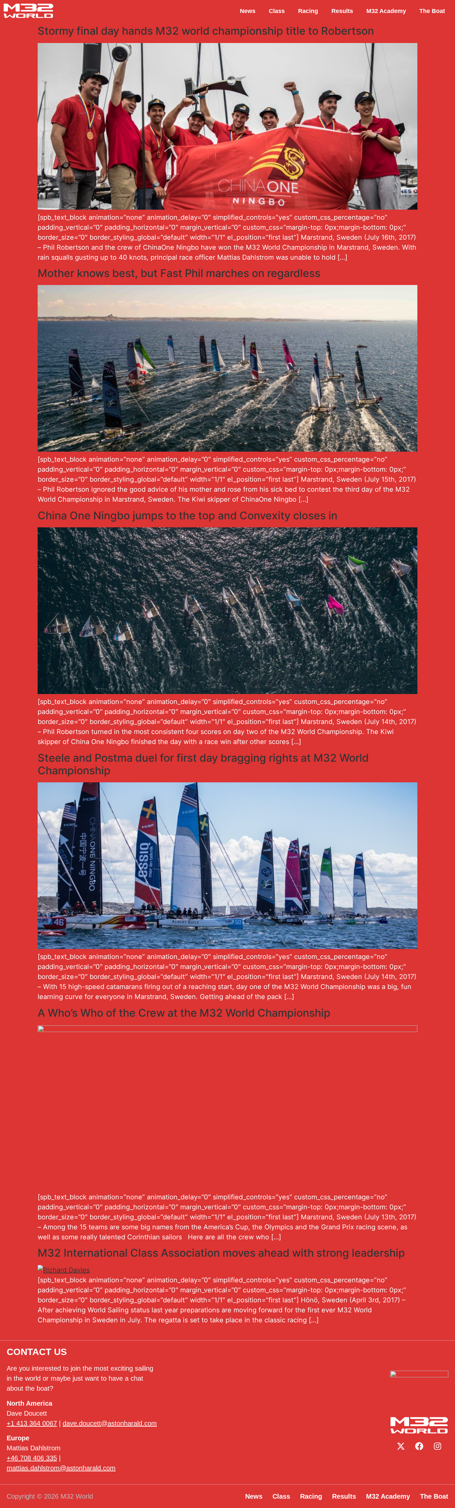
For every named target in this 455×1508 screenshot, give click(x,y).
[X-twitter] (401, 1446)
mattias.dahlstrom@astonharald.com (61, 1468)
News (247, 11)
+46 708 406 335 (32, 1458)
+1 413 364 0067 (32, 1423)
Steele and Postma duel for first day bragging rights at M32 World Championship (203, 764)
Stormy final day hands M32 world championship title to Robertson (206, 30)
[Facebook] (419, 1446)
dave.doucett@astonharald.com (110, 1423)
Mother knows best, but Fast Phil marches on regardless (179, 273)
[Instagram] (437, 1446)
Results (342, 11)
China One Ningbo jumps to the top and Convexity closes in (187, 515)
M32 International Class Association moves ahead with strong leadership (221, 1252)
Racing (308, 11)
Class (277, 11)
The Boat (432, 11)
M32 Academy (386, 11)
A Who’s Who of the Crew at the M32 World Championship (184, 1012)
